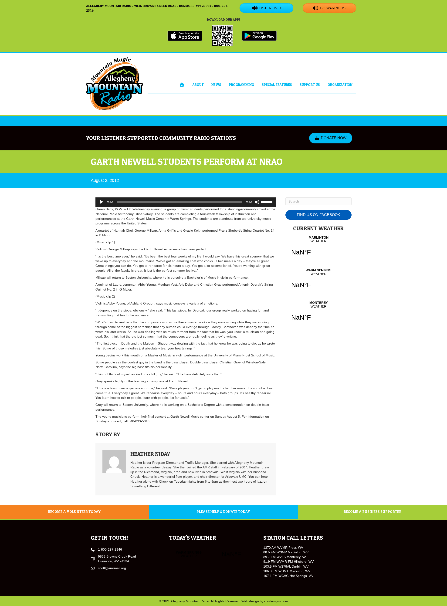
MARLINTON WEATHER (318, 249)
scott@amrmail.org (112, 568)
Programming (241, 84)
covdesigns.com (276, 601)
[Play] (101, 202)
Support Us (310, 84)
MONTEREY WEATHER (318, 314)
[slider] (267, 201)
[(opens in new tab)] (184, 35)
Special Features (277, 84)
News (216, 84)
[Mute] (257, 202)
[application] (185, 202)
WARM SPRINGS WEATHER (318, 281)
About (198, 84)
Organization (340, 84)
